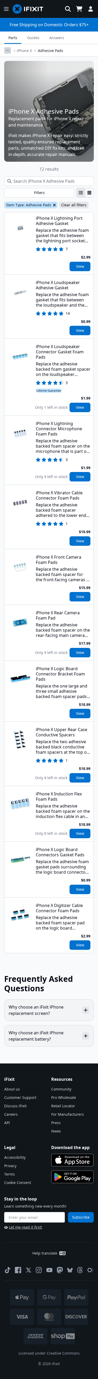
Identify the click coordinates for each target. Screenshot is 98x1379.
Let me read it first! (25, 1227)
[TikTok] (7, 1270)
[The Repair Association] (90, 1270)
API (7, 1122)
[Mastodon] (60, 1270)
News (56, 1131)
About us (12, 1089)
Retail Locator (63, 1105)
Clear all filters (74, 204)
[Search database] (68, 9)
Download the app (70, 1147)
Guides (33, 37)
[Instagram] (39, 1270)
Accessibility (15, 1157)
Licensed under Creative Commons (49, 1353)
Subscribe (81, 1217)
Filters (39, 192)
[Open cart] (79, 9)
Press (56, 1122)
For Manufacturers (67, 1114)
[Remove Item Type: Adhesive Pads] (53, 205)
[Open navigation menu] (6, 9)
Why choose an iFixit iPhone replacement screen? (36, 1010)
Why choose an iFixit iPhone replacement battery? (36, 1036)
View (80, 266)
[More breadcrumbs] (7, 50)
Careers (11, 1114)
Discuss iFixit (15, 1105)
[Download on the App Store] (72, 1160)
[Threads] (80, 1270)
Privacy (10, 1165)
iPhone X (24, 50)
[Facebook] (18, 1270)
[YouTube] (49, 1270)
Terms (9, 1174)
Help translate (44, 1253)
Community (61, 1089)
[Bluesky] (70, 1270)
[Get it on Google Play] (72, 1177)
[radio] (80, 192)
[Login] (91, 9)
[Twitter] (28, 1270)
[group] (85, 192)
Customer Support (20, 1097)
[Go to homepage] (30, 9)
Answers (56, 37)
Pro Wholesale (63, 1097)
